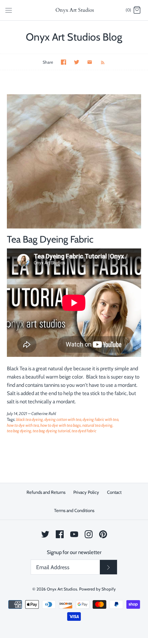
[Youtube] (74, 534)
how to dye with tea (23, 425)
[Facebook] (60, 534)
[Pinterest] (103, 534)
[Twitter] (45, 534)
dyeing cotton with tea (62, 419)
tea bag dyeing (19, 430)
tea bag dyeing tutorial (51, 430)
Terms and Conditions (74, 510)
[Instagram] (89, 534)
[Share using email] (89, 62)
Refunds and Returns (46, 492)
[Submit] (108, 567)
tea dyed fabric (84, 430)
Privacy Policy (86, 492)
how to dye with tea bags (60, 425)
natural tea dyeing (97, 425)
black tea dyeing (29, 419)
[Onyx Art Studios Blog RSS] (99, 62)
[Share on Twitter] (76, 62)
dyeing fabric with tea (100, 419)
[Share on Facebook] (63, 62)
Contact (114, 492)
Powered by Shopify (97, 589)
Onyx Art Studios (62, 589)
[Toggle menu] (8, 10)
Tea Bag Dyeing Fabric (50, 239)
